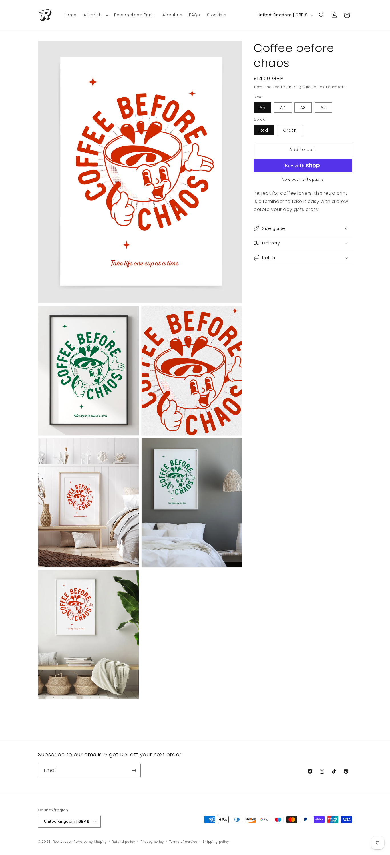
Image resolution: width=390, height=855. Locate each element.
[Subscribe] (134, 770)
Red (264, 130)
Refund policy (123, 841)
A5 (262, 107)
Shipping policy (216, 841)
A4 (283, 107)
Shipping (292, 86)
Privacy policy (152, 841)
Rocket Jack (63, 841)
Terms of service (183, 841)
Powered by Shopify (90, 841)
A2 (323, 107)
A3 (303, 107)
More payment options (303, 179)
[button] (95, 15)
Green (290, 130)
